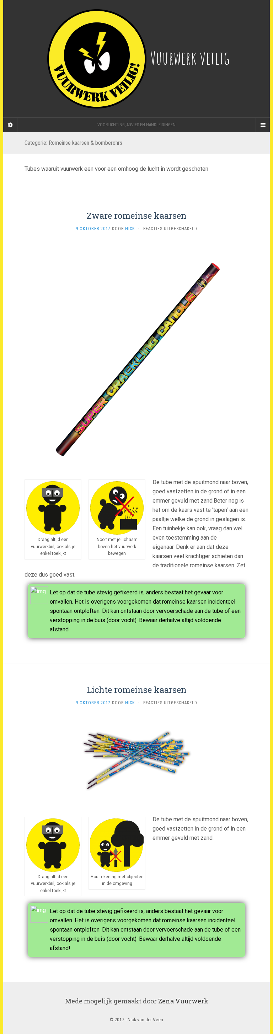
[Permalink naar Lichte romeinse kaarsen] (136, 760)
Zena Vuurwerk (183, 1001)
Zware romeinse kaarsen (137, 215)
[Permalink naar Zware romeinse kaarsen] (136, 354)
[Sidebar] (10, 125)
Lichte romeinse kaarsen (137, 689)
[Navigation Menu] (263, 125)
